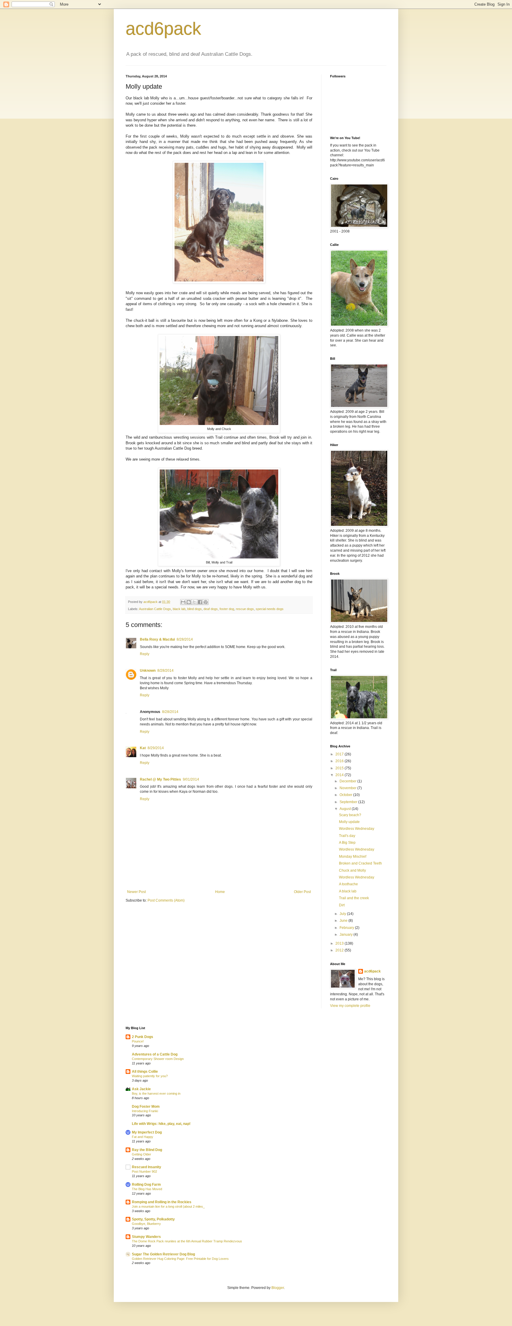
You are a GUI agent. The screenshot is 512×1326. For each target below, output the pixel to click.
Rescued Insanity (146, 1167)
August (346, 809)
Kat (143, 748)
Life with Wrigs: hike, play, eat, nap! (161, 1124)
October (346, 795)
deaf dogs (211, 609)
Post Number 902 (144, 1171)
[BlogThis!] (189, 602)
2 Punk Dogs (142, 1037)
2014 (340, 775)
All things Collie (145, 1071)
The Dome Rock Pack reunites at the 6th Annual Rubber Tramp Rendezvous (187, 1241)
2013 (340, 943)
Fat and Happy (142, 1137)
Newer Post (136, 892)
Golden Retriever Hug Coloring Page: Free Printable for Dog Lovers (180, 1258)
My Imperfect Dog (147, 1132)
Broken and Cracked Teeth (360, 863)
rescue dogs (245, 609)
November (348, 788)
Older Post (302, 892)
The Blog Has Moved (147, 1189)
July (343, 914)
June (344, 921)
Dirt (342, 905)
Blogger (277, 1288)
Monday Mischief (352, 856)
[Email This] (183, 602)
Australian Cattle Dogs (155, 609)
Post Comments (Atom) (166, 900)
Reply (144, 654)
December (348, 781)
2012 (340, 950)
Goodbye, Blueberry (146, 1223)
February (347, 928)
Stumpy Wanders (146, 1237)
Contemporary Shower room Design (158, 1059)
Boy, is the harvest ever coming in (156, 1093)
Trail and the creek (354, 898)
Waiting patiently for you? (150, 1076)
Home (220, 892)
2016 (340, 761)
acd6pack (163, 29)
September (349, 802)
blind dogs (194, 609)
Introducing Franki (145, 1111)
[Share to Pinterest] (206, 602)
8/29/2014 (156, 748)
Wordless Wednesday (356, 829)
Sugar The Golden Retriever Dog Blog (163, 1254)
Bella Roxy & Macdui (157, 639)
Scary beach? (350, 815)
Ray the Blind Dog (147, 1150)
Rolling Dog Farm (146, 1184)
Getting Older (141, 1154)
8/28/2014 (185, 639)
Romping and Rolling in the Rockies (161, 1202)
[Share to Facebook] (200, 602)
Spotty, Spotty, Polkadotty (153, 1219)
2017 (340, 754)
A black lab (347, 891)
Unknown (148, 670)
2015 (340, 768)
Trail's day (347, 836)
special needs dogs (270, 609)
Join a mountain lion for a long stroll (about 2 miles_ (168, 1206)
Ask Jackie (141, 1089)
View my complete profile (350, 1006)
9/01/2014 (191, 779)
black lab (179, 609)
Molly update (349, 822)
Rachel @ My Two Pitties (160, 779)
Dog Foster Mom (146, 1106)
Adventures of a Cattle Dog (154, 1054)
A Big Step (347, 843)
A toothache (348, 884)
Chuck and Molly (352, 870)
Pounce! (138, 1041)
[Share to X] (194, 602)
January (346, 934)
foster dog (227, 609)
